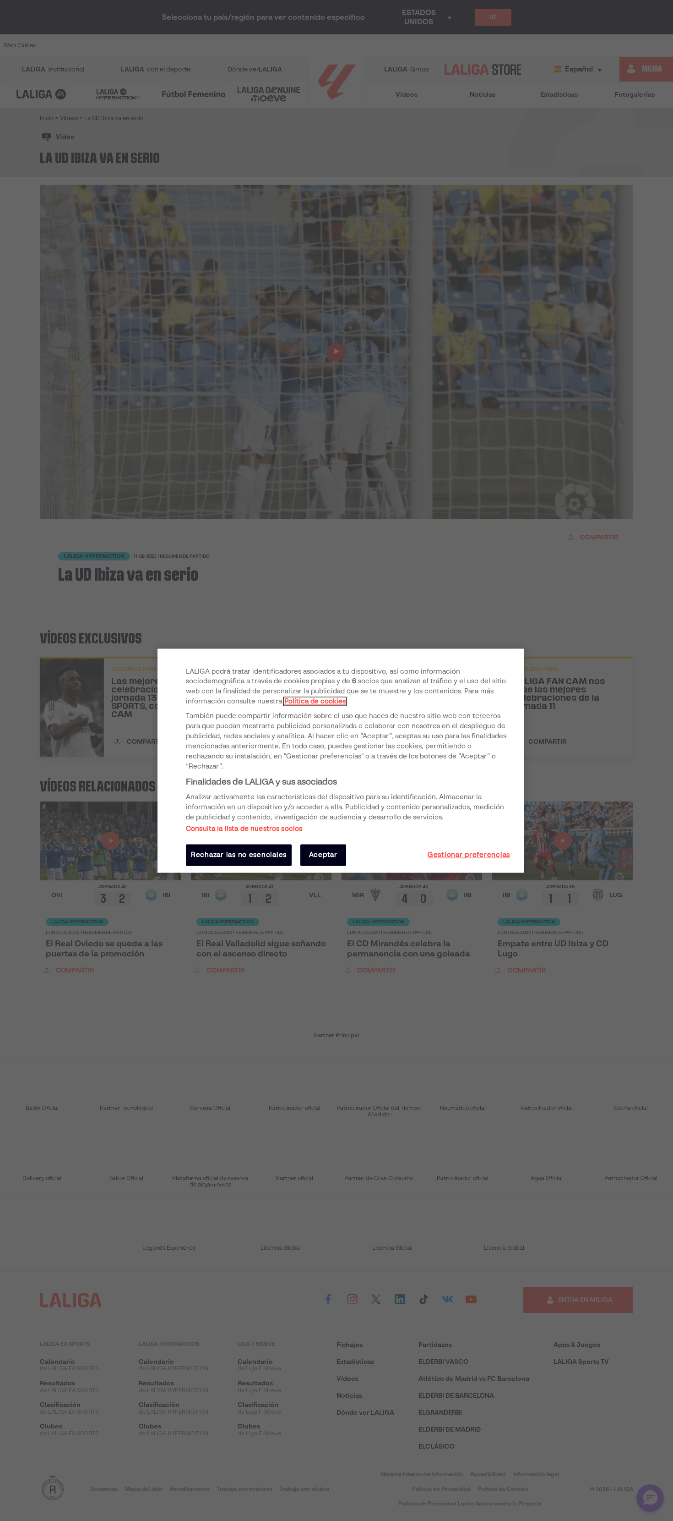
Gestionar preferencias (469, 855)
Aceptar (323, 855)
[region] (340, 760)
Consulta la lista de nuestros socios (244, 829)
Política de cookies (315, 701)
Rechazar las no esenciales (239, 855)
